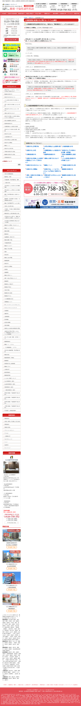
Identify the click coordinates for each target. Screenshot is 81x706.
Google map (12, 547)
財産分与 (31, 17)
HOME (25, 17)
